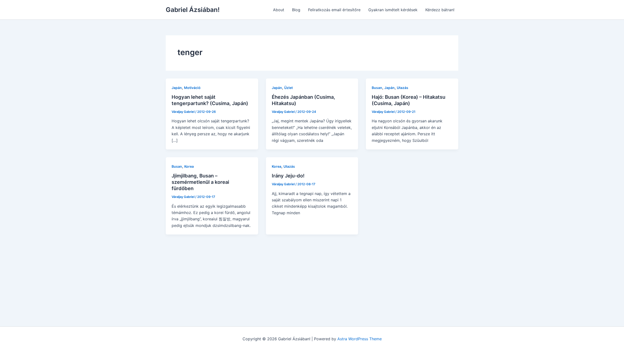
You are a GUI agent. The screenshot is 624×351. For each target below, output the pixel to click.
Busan (377, 88)
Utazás (402, 88)
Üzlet (288, 88)
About (278, 9)
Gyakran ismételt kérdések (393, 9)
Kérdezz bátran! (439, 9)
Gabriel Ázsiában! (193, 9)
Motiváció (192, 88)
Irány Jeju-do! (288, 176)
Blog (296, 9)
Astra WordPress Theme (359, 338)
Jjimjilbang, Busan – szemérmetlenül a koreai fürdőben (200, 182)
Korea (189, 166)
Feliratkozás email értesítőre (334, 9)
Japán (177, 88)
